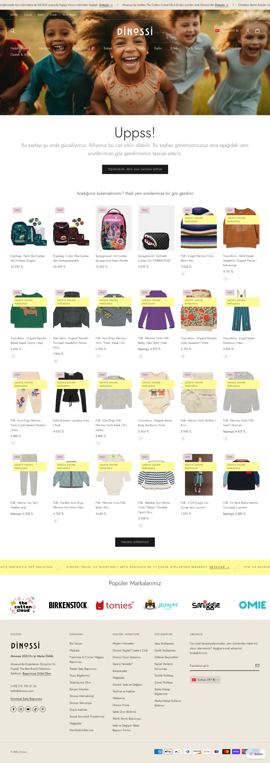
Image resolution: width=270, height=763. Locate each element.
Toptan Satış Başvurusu (83, 669)
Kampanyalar (120, 671)
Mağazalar (235, 48)
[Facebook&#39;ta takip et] (233, 14)
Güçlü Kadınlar (78, 710)
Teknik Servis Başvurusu (127, 719)
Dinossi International (82, 696)
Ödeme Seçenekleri (166, 657)
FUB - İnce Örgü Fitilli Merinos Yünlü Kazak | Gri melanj (111, 425)
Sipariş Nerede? (123, 664)
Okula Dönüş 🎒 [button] (83, 48)
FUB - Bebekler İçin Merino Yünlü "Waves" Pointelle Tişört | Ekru (154, 507)
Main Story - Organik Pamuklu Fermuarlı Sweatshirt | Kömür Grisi (70, 343)
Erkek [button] (174, 48)
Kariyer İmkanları (79, 689)
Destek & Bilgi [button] (20, 54)
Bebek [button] (108, 48)
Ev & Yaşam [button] (194, 48)
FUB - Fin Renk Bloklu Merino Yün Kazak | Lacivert (240, 505)
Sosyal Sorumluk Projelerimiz (87, 716)
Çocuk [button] (125, 48)
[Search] (13, 31)
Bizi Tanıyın (76, 643)
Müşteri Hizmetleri (123, 643)
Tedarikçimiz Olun (80, 682)
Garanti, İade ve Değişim (127, 684)
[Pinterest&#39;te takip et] (257, 14)
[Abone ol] (257, 665)
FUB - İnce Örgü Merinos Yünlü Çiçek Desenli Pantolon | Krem (28, 425)
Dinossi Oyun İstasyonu (127, 657)
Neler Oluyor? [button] (21, 48)
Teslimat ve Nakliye (124, 691)
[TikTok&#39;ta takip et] (251, 14)
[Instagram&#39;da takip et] (239, 14)
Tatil (61, 48)
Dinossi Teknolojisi (81, 703)
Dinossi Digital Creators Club (130, 650)
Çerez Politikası (164, 682)
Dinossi (23, 752)
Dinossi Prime (121, 705)
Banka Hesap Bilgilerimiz (162, 691)
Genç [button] (142, 48)
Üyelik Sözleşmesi (165, 650)
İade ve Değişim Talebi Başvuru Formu (126, 727)
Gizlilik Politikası (164, 675)
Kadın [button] (158, 48)
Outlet (215, 48)
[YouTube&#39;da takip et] (245, 14)
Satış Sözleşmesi (164, 643)
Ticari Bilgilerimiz (80, 675)
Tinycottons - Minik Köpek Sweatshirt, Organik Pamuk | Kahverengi (239, 260)
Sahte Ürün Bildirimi (124, 712)
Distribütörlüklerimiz (81, 730)
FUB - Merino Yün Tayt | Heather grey (24, 505)
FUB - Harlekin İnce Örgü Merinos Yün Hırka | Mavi (68, 505)
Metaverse (119, 698)
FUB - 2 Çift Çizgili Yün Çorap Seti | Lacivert (194, 505)
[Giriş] (247, 31)
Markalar (44, 48)
